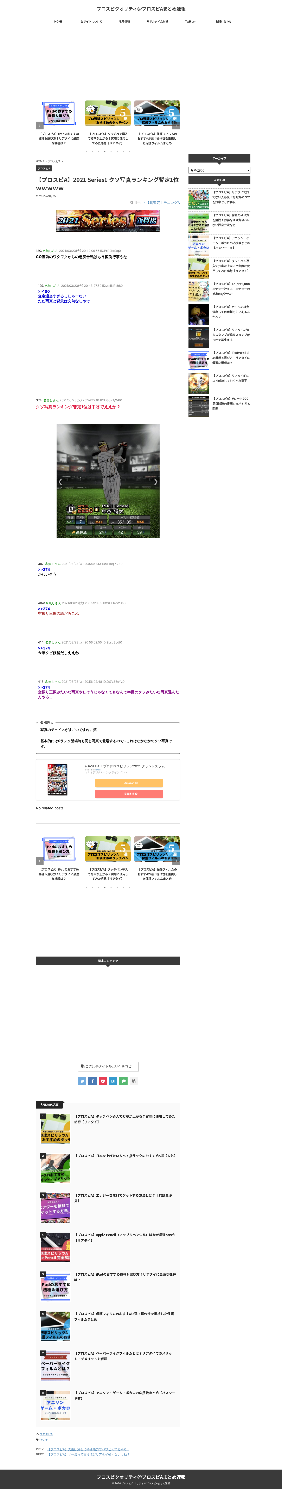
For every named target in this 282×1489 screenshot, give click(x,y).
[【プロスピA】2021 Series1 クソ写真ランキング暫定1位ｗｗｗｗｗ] (113, 1081)
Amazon (129, 783)
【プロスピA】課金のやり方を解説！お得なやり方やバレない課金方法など (231, 220)
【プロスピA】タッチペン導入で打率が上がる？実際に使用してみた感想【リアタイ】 (108, 138)
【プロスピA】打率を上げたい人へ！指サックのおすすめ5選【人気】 (125, 1155)
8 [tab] (130, 152)
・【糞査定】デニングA (161, 203)
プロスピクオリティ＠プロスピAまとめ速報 (141, 8)
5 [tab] (111, 152)
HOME (58, 21)
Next (176, 125)
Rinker (98, 770)
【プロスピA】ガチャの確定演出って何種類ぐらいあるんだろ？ (231, 311)
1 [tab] (86, 152)
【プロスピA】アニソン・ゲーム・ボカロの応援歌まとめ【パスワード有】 (231, 243)
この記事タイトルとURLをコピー (110, 1066)
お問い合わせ (224, 21)
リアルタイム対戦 (157, 21)
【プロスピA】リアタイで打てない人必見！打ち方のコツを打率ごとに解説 (231, 197)
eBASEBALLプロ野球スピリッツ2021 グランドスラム (125, 766)
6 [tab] (117, 152)
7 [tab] (123, 152)
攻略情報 (124, 21)
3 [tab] (99, 152)
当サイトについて (91, 21)
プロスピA (46, 1434)
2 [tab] (92, 152)
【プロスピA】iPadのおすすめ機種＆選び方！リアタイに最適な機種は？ (59, 138)
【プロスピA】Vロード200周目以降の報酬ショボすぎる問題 (231, 403)
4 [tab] (105, 152)
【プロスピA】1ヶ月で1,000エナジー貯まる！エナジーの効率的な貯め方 (231, 288)
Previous (40, 125)
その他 (44, 1439)
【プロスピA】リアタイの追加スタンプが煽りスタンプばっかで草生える (231, 334)
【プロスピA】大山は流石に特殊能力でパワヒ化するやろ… (88, 1449)
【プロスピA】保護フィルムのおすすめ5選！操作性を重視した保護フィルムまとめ (157, 138)
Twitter (190, 21)
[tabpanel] (59, 122)
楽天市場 (129, 793)
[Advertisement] (108, 63)
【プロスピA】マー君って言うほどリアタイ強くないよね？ (88, 1454)
